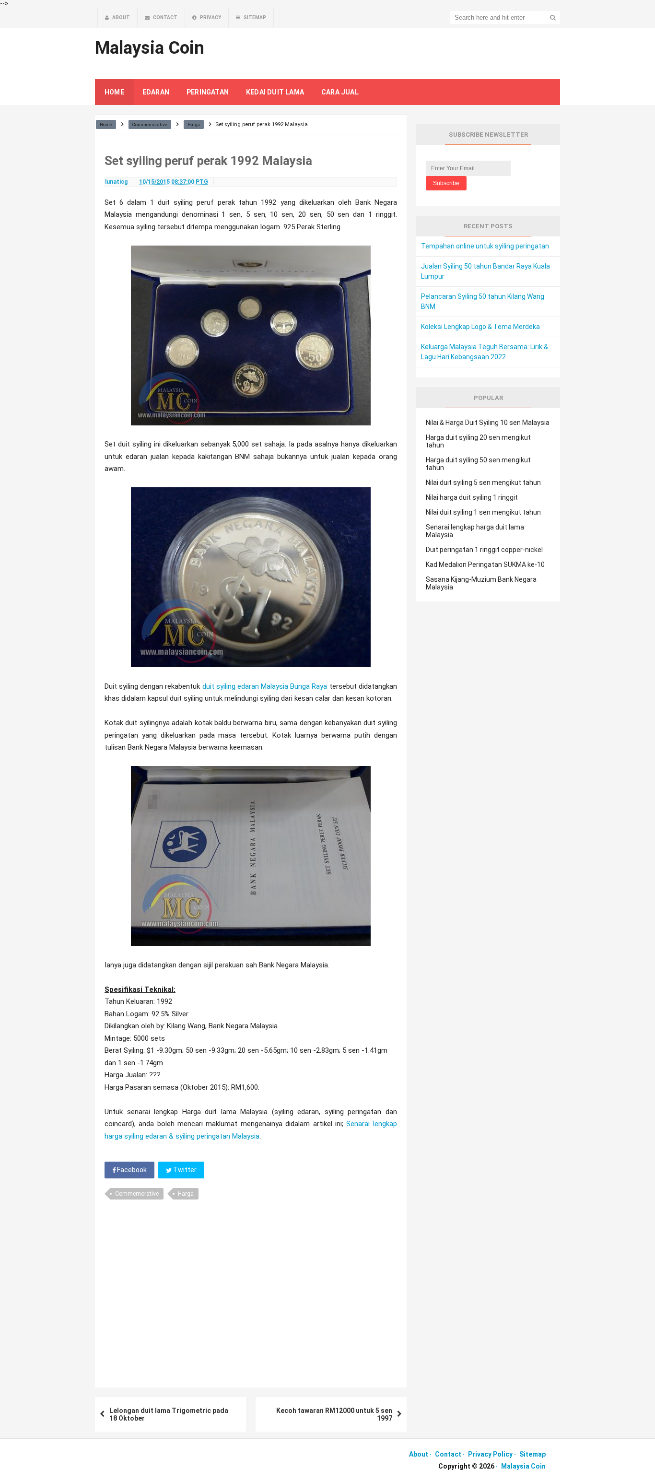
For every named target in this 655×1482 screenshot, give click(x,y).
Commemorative (137, 1193)
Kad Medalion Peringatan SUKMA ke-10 (485, 564)
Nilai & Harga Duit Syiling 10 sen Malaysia (488, 422)
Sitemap (532, 1454)
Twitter (184, 1170)
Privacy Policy (490, 1454)
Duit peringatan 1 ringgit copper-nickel (484, 549)
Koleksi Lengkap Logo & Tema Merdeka (480, 326)
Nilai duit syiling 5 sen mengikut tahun (483, 482)
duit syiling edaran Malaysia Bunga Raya (265, 686)
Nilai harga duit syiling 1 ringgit (472, 497)
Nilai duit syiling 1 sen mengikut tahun (483, 512)
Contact (448, 1454)
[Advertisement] (251, 1290)
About (418, 1454)
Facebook (131, 1170)
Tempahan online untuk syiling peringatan (485, 246)
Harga (186, 1193)
